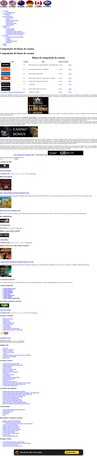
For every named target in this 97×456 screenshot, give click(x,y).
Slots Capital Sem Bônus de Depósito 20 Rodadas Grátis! (14, 193)
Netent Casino (9, 22)
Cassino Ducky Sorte (5, 338)
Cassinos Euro (6, 294)
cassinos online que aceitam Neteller (14, 37)
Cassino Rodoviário (5, 225)
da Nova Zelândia (10, 30)
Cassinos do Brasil (7, 290)
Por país (5, 27)
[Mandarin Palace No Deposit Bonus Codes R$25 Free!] (5, 259)
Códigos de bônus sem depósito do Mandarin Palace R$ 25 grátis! (17, 261)
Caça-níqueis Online (8, 324)
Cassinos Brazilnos (8, 291)
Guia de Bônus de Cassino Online (11, 328)
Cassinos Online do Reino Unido (11, 298)
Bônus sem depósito (8, 318)
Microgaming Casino (11, 23)
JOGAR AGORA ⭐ (72, 452)
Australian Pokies (10, 28)
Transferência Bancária (11, 41)
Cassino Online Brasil (8, 295)
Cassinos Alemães (7, 296)
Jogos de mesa (6, 325)
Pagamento (5, 35)
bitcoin (4, 43)
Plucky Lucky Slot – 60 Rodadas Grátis (10, 210)
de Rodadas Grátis (10, 12)
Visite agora (33, 173)
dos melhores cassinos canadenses (14, 31)
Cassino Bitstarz (4, 239)
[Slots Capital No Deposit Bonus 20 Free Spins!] (5, 190)
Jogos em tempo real (8, 16)
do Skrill (8, 38)
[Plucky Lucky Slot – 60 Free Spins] (5, 207)
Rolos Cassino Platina (5, 170)
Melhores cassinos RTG (8, 323)
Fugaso (8, 19)
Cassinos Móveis (7, 327)
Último (7, 15)
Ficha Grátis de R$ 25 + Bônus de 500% (24, 154)
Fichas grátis (6, 320)
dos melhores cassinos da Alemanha (14, 34)
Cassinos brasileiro (8, 292)
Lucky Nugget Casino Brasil (7, 279)
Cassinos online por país (9, 288)
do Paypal (8, 39)
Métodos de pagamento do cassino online (13, 329)
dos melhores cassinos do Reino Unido (15, 32)
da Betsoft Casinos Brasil (12, 20)
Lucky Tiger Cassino (5, 310)
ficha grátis (5, 11)
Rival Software (9, 17)
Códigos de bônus (7, 13)
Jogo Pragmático (10, 24)
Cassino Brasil (6, 26)
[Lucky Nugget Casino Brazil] (5, 276)
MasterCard (9, 42)
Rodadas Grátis (6, 321)
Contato (5, 45)
